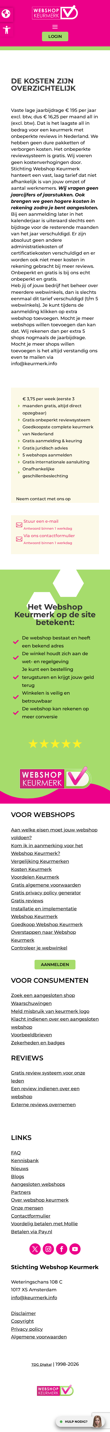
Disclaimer (23, 1313)
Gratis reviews (27, 901)
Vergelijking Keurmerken (40, 861)
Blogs (17, 1176)
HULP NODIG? (76, 1421)
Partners (21, 1192)
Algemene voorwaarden (39, 1337)
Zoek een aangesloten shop (43, 995)
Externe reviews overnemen (43, 1105)
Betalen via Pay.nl (31, 1232)
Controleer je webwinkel (39, 948)
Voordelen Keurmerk (35, 877)
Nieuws (19, 1168)
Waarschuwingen (31, 1003)
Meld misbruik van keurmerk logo (50, 1011)
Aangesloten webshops (38, 1184)
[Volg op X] (35, 1249)
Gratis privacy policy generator (46, 893)
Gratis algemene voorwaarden (46, 885)
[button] (6, 30)
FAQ (16, 1153)
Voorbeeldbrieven (31, 1035)
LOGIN (55, 36)
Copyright (22, 1321)
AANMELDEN (55, 964)
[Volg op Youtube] (75, 1249)
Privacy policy (27, 1329)
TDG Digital (41, 1364)
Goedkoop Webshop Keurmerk (47, 924)
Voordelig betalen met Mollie (44, 1224)
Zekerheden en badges (38, 1043)
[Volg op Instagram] (48, 1249)
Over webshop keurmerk (40, 1200)
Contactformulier (30, 1216)
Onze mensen (27, 1208)
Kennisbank (25, 1160)
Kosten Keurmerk (31, 869)
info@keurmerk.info (34, 1298)
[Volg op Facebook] (61, 1249)
